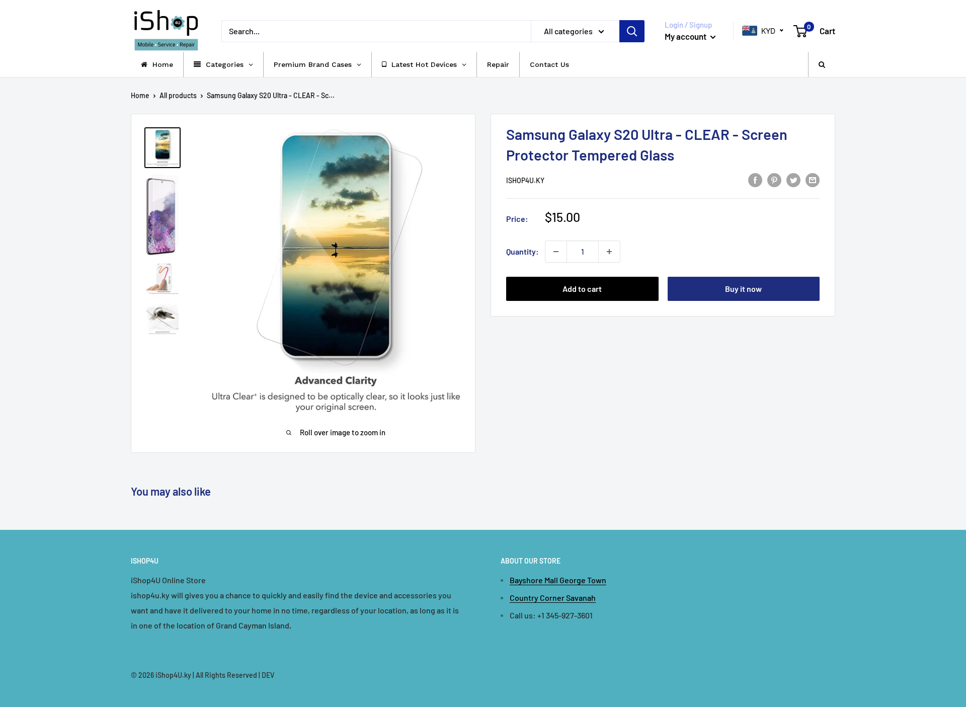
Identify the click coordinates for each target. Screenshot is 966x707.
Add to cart (582, 288)
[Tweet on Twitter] (793, 179)
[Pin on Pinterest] (774, 179)
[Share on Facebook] (755, 179)
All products (178, 95)
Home (140, 95)
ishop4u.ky (525, 180)
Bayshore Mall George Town (558, 580)
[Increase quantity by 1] (609, 251)
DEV (268, 675)
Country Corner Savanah (553, 597)
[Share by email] (813, 179)
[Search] (632, 31)
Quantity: (522, 251)
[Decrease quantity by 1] (556, 251)
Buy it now (743, 288)
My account (686, 36)
